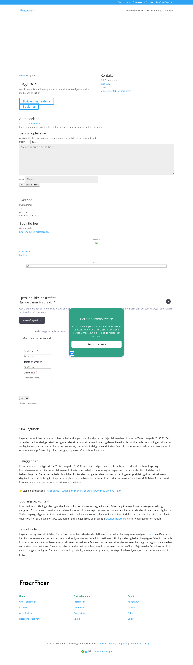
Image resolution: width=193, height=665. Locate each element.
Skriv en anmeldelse (37, 101)
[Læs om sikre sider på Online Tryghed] (83, 651)
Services (169, 11)
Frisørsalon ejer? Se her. (143, 2)
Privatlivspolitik (106, 643)
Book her (29, 106)
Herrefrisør (79, 601)
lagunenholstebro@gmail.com (116, 90)
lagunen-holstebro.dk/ (118, 518)
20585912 (105, 83)
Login (127, 2)
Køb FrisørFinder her (165, 2)
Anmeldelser (25, 613)
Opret (120, 2)
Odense (132, 613)
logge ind (46, 331)
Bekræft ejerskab (32, 320)
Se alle (77, 618)
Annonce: (96, 263)
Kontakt (23, 607)
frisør (149, 534)
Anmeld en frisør (134, 11)
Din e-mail (30, 372)
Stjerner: (24, 141)
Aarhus (131, 607)
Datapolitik (122, 643)
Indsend (24, 398)
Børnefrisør (79, 613)
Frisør (22, 75)
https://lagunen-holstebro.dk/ (34, 231)
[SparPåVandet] (100, 651)
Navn (22, 179)
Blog (147, 643)
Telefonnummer (34, 362)
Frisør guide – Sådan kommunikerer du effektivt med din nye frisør (83, 490)
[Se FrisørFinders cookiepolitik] (86, 651)
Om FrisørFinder (27, 601)
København (133, 601)
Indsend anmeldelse (30, 184)
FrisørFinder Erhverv (29, 618)
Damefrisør (79, 607)
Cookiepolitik (136, 643)
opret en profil (64, 331)
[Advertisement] (96, 39)
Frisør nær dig (154, 11)
